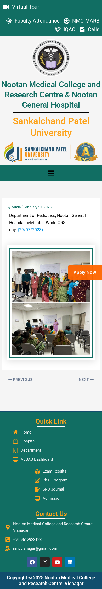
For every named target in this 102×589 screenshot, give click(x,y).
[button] (51, 173)
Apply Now (84, 272)
